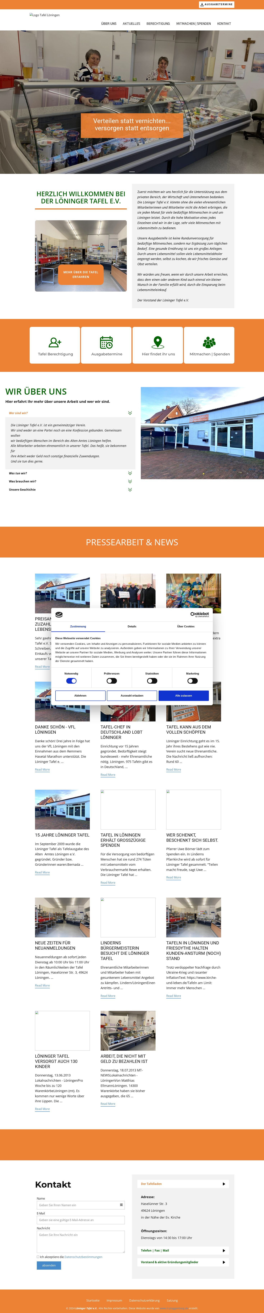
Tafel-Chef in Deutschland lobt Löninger (121, 732)
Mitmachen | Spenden (193, 24)
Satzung (172, 1300)
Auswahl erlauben (132, 695)
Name (41, 1198)
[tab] (70, 413)
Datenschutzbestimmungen (83, 1257)
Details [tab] (132, 626)
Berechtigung (158, 24)
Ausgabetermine (218, 4)
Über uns (108, 24)
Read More (42, 667)
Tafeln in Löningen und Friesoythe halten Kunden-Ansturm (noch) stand (193, 950)
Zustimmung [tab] (78, 626)
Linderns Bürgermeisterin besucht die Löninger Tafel (125, 950)
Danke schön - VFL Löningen (55, 730)
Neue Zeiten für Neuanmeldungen (55, 945)
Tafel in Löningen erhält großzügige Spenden (123, 840)
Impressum (114, 1300)
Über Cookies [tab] (185, 626)
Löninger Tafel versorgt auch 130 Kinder (56, 1061)
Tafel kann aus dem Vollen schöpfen (188, 730)
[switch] (112, 681)
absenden (49, 1265)
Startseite (92, 1300)
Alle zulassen (183, 695)
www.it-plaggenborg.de (174, 1308)
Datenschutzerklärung (144, 1300)
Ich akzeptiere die (71, 1257)
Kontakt (224, 24)
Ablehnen (80, 695)
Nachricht (43, 1228)
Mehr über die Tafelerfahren (80, 274)
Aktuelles (131, 24)
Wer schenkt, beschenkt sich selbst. (192, 838)
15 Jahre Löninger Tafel (62, 835)
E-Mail (41, 1213)
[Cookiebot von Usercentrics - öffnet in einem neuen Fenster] (193, 614)
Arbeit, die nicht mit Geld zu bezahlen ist (124, 1059)
